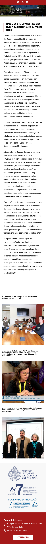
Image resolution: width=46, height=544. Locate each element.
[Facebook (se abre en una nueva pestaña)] (18, 2)
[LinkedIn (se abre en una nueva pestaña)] (27, 2)
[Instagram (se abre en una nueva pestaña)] (22, 2)
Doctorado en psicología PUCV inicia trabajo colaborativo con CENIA (20, 297)
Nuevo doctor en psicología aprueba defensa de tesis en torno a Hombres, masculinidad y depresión (22, 409)
